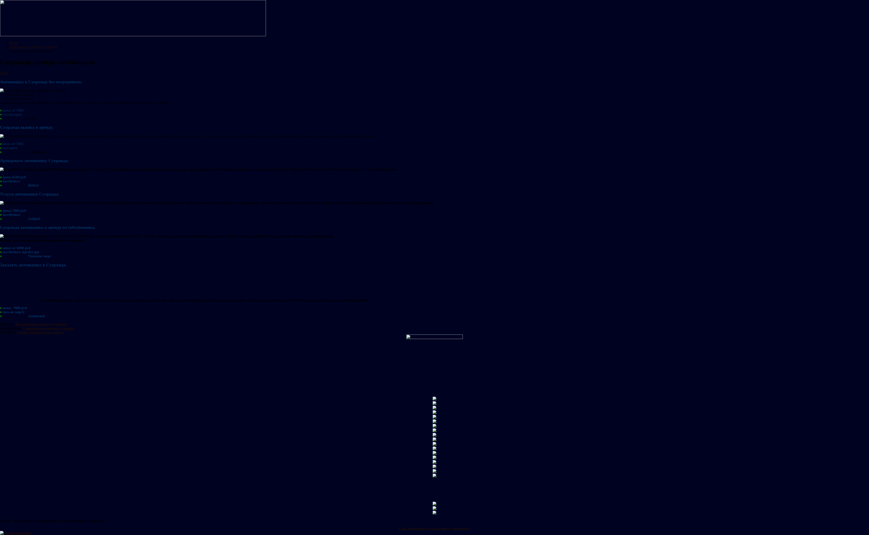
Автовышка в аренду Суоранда (41, 324)
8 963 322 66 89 (14, 118)
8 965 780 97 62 (14, 185)
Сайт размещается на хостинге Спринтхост (434, 528)
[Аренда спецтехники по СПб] (133, 35)
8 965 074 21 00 (14, 219)
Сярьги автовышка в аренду (40, 332)
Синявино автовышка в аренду (49, 328)
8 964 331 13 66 (17, 152)
